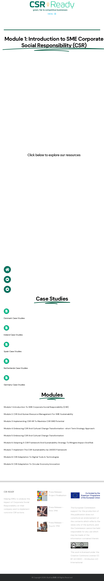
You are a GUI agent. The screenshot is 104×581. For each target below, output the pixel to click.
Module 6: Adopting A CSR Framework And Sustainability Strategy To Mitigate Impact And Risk (48, 442)
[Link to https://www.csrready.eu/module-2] (7, 289)
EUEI (54, 577)
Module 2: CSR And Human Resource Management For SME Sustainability (38, 414)
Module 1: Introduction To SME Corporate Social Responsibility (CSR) (36, 407)
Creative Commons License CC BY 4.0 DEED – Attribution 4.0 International (85, 559)
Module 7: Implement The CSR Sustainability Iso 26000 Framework (35, 449)
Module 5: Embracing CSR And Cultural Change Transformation (34, 435)
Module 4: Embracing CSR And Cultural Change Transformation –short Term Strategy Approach (49, 428)
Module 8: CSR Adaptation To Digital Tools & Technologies (31, 457)
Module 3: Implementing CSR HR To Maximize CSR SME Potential (34, 421)
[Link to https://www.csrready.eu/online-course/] (7, 269)
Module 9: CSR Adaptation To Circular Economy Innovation (32, 464)
